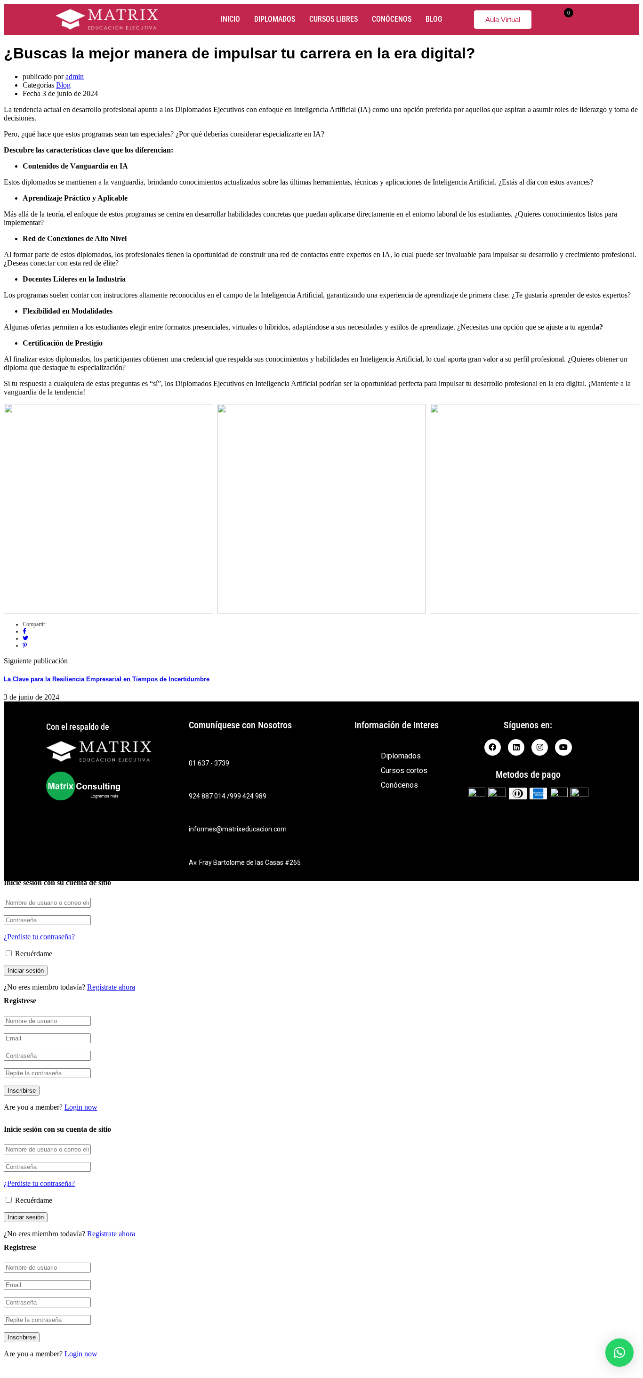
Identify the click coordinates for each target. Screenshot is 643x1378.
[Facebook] (24, 631)
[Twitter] (25, 638)
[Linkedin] (516, 747)
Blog (434, 19)
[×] (619, 1352)
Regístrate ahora (111, 987)
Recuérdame (32, 954)
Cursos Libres (333, 19)
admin (74, 77)
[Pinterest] (25, 645)
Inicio (230, 19)
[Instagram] (539, 747)
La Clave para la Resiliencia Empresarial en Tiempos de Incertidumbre (106, 679)
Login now (80, 1107)
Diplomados (274, 19)
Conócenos (391, 19)
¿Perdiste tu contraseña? (39, 937)
